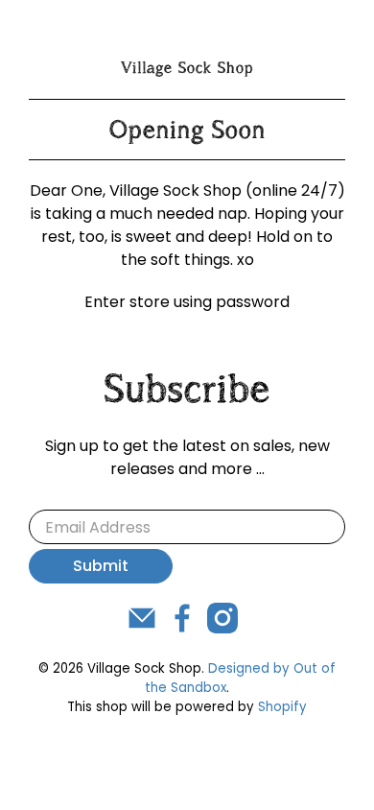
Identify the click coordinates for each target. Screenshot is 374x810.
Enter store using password (187, 302)
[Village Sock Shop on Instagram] (222, 628)
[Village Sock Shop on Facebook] (182, 628)
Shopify (282, 707)
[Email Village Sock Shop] (142, 628)
